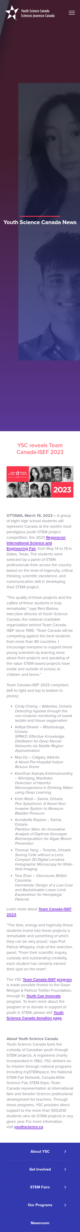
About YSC (40, 1151)
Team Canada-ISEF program (47, 979)
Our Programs (40, 1205)
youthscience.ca (28, 1126)
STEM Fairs (40, 1187)
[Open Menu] (72, 12)
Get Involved (40, 1169)
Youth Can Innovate (43, 996)
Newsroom (40, 1223)
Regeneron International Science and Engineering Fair (36, 543)
